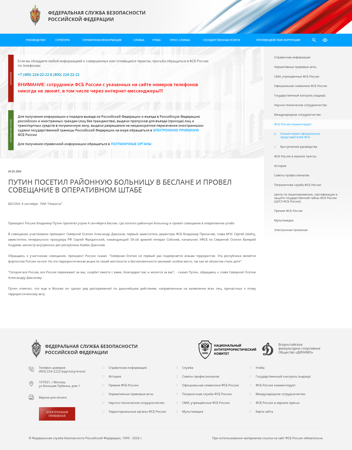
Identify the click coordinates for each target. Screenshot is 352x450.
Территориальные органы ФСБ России (137, 411)
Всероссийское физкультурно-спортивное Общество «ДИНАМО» (299, 348)
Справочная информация (101, 40)
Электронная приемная (57, 414)
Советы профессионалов (200, 376)
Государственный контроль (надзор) (283, 376)
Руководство (35, 40)
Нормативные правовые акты (131, 394)
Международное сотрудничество (280, 394)
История (115, 376)
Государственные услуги (221, 40)
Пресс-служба (180, 40)
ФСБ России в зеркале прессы (278, 403)
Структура (62, 40)
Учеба (156, 40)
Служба (138, 40)
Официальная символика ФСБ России (210, 385)
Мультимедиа (192, 411)
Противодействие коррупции (278, 40)
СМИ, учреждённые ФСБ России (206, 403)
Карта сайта (264, 411)
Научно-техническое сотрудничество (136, 403)
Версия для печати (53, 397)
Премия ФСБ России (124, 385)
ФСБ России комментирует (276, 385)
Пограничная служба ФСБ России (207, 394)
